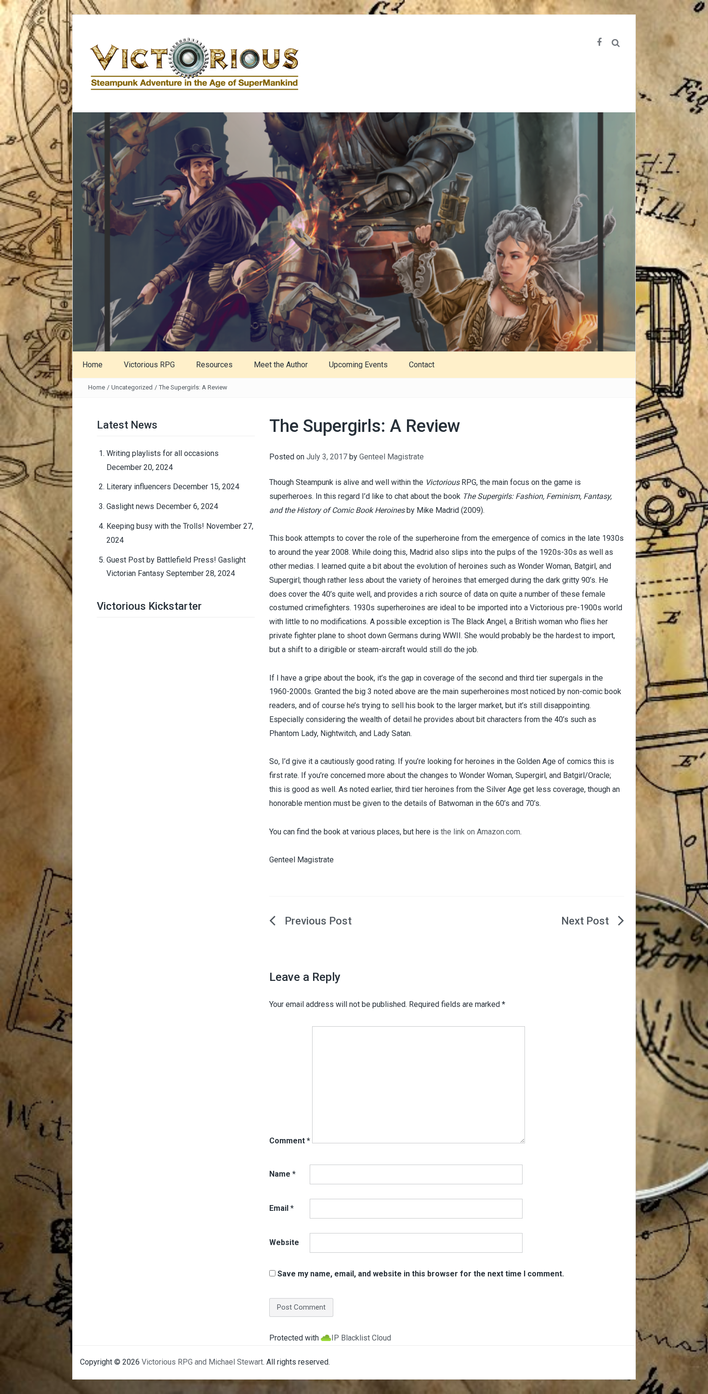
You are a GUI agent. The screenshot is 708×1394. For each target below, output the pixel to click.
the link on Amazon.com (480, 831)
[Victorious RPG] (354, 231)
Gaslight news (130, 506)
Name (282, 1174)
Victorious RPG (149, 364)
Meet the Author (281, 364)
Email (281, 1208)
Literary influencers (138, 486)
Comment (289, 1140)
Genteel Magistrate (391, 456)
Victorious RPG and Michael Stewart (202, 1362)
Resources (214, 364)
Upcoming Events (358, 364)
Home (92, 364)
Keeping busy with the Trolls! (155, 526)
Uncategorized (132, 387)
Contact (421, 364)
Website (284, 1242)
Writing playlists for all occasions (162, 453)
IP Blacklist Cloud (361, 1337)
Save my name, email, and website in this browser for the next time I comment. (420, 1273)
